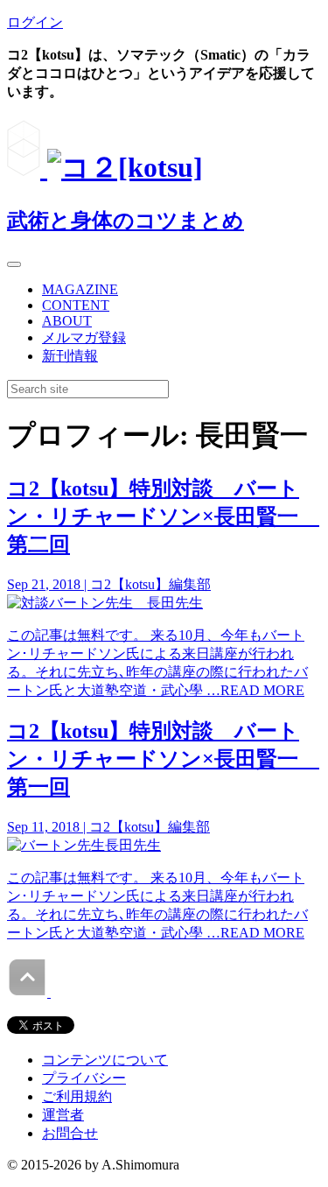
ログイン (35, 22)
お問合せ (70, 1133)
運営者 (63, 1114)
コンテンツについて (105, 1059)
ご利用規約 (77, 1096)
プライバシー (84, 1078)
